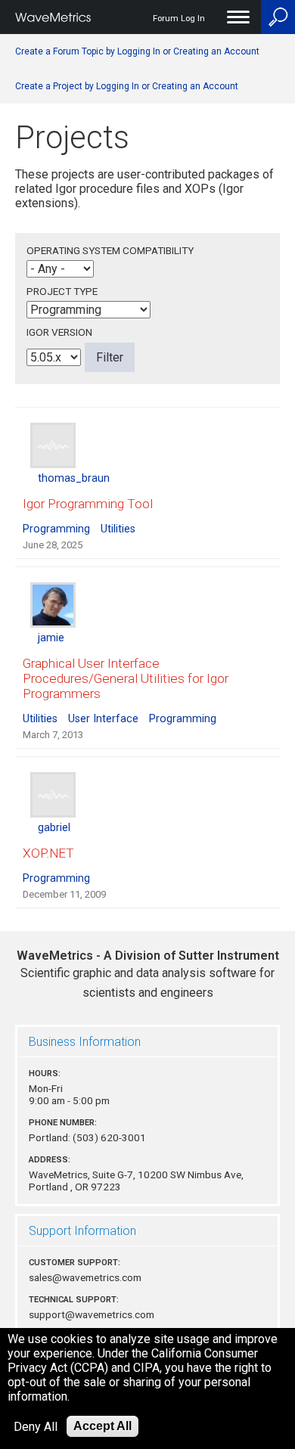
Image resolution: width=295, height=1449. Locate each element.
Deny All (35, 1427)
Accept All (102, 1426)
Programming (56, 529)
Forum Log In (179, 18)
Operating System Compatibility (110, 250)
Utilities (118, 529)
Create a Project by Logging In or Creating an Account (126, 86)
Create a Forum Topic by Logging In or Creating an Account (137, 51)
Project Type (62, 291)
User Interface (103, 718)
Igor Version (59, 332)
